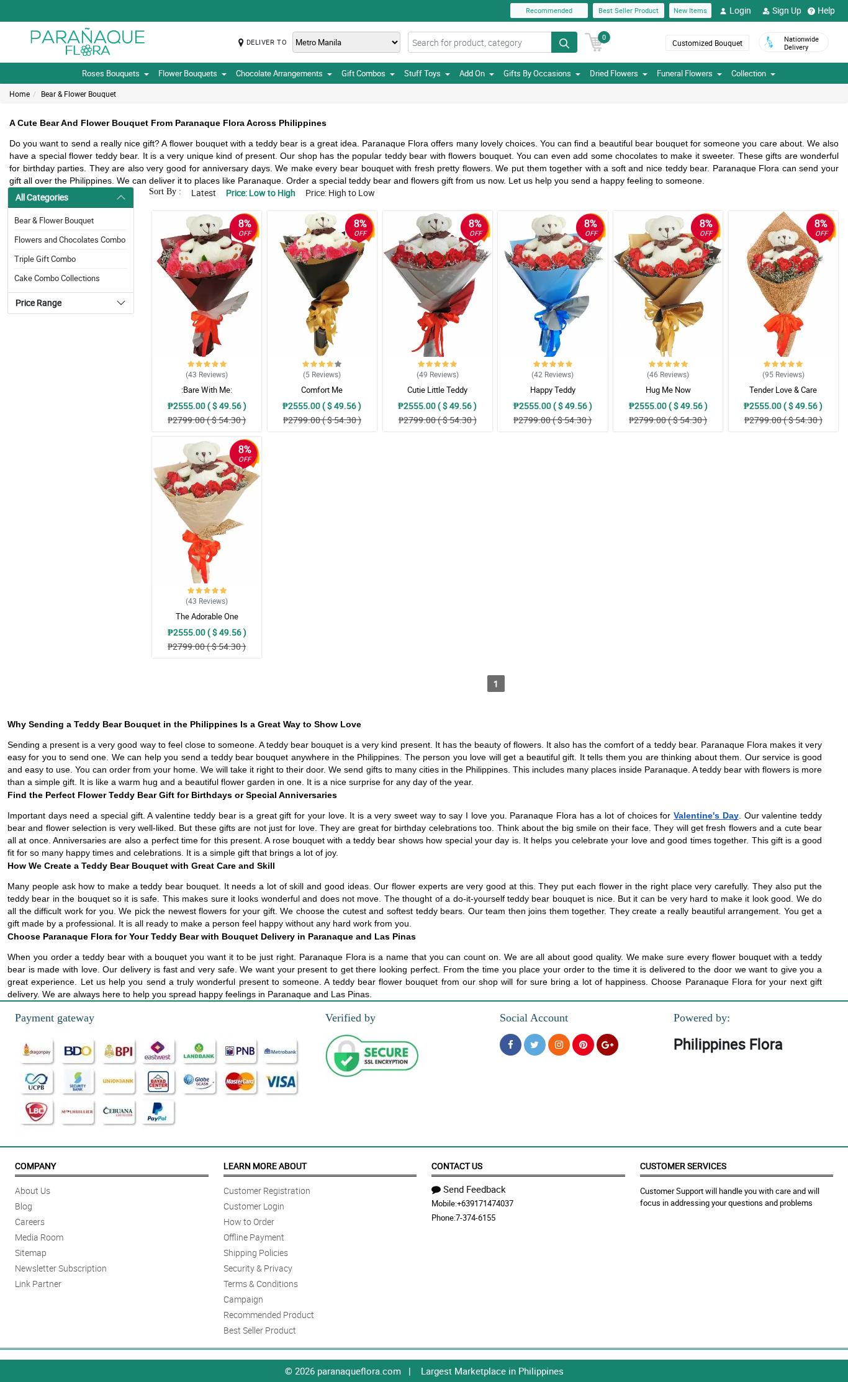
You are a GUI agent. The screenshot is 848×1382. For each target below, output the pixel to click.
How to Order (248, 1221)
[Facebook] (510, 1045)
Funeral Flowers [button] (685, 73)
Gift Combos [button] (363, 73)
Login (740, 10)
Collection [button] (748, 73)
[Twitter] (535, 1045)
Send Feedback (474, 1189)
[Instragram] (559, 1045)
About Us (32, 1190)
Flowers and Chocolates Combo (69, 239)
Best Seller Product (628, 10)
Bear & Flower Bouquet (78, 94)
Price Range (38, 302)
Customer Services (683, 1166)
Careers (30, 1221)
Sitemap (31, 1253)
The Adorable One (207, 616)
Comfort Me (322, 389)
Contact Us (456, 1166)
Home (19, 94)
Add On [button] (472, 73)
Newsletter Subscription (61, 1268)
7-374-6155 (475, 1217)
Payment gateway (54, 1018)
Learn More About (265, 1166)
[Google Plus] (607, 1045)
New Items (690, 10)
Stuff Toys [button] (422, 73)
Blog (23, 1206)
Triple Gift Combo (45, 258)
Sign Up (786, 10)
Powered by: (702, 1018)
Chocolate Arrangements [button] (279, 73)
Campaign (243, 1299)
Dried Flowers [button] (614, 73)
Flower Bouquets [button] (187, 73)
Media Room (39, 1237)
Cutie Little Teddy (437, 389)
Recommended (549, 10)
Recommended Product (268, 1315)
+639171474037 (485, 1203)
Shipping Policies (255, 1253)
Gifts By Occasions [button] (537, 73)
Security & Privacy (257, 1268)
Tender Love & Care (783, 389)
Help (826, 10)
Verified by (350, 1018)
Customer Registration (266, 1190)
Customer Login (253, 1206)
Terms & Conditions (260, 1284)
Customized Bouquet (707, 43)
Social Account (534, 1018)
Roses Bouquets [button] (111, 73)
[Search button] (564, 42)
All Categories (42, 197)
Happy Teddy (552, 389)
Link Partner (38, 1284)
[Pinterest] (583, 1045)
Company (35, 1166)
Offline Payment (253, 1237)
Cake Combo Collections (57, 278)
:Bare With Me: (206, 389)
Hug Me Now (668, 389)
